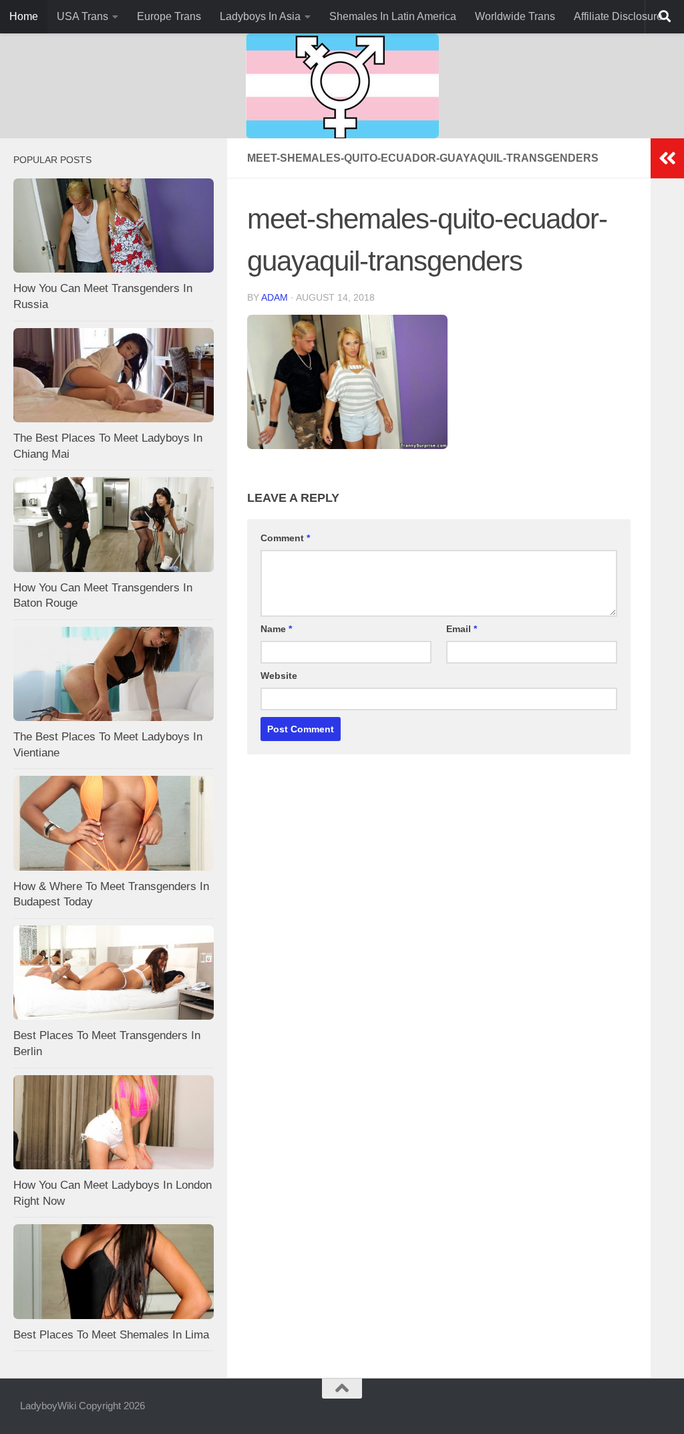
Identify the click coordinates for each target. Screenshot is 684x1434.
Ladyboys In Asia (260, 16)
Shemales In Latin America (392, 16)
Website (279, 675)
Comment (285, 538)
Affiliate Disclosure (618, 16)
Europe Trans (169, 16)
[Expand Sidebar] (667, 158)
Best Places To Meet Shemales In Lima (111, 1334)
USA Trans (82, 16)
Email (461, 628)
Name (276, 628)
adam (274, 297)
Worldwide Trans (515, 16)
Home (23, 16)
